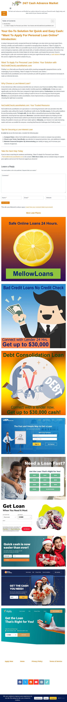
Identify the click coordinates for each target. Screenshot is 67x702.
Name (4, 197)
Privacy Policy (37, 661)
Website (48, 197)
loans (8, 69)
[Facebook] (20, 682)
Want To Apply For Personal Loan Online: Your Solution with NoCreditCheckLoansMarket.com (30, 25)
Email (26, 197)
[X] (25, 682)
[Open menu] (10, 8)
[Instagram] (41, 682)
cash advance (55, 54)
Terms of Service (56, 661)
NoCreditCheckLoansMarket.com (12, 157)
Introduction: (7, 23)
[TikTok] (47, 682)
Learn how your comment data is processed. (39, 207)
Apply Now (4, 13)
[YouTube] (36, 682)
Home (22, 661)
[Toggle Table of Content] (52, 21)
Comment (5, 175)
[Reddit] (30, 682)
